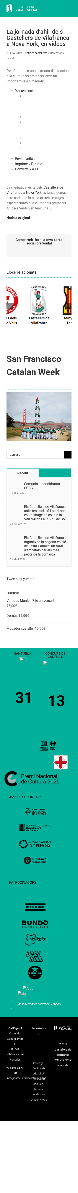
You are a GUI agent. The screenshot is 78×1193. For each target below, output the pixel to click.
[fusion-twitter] (39, 1041)
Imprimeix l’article (28, 164)
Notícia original (18, 218)
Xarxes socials (26, 91)
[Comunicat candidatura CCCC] (15, 484)
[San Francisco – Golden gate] (39, 394)
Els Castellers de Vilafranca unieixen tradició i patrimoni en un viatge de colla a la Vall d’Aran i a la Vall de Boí (45, 513)
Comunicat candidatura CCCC (42, 486)
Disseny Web (39, 1099)
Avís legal (38, 1063)
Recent (22, 473)
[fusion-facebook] (33, 1041)
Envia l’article (25, 159)
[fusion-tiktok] (39, 1048)
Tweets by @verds (20, 579)
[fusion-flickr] (39, 1055)
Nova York (34, 193)
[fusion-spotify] (44, 1048)
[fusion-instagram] (44, 1041)
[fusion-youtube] (33, 1048)
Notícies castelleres (36, 53)
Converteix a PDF (28, 169)
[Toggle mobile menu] (70, 9)
